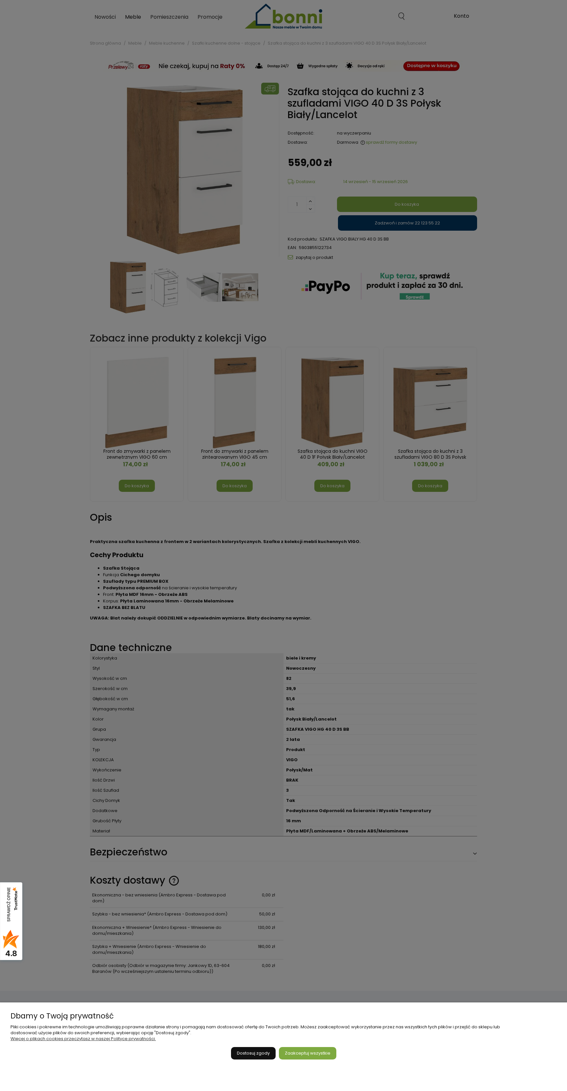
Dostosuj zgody (253, 1053)
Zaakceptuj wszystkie (307, 1053)
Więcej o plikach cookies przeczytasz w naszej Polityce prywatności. (83, 1039)
